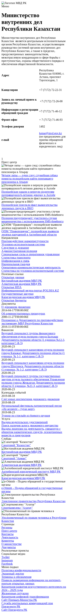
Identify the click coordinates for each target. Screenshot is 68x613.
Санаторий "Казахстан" (16, 445)
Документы (8, 547)
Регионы (6, 527)
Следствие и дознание (15, 247)
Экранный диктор (12, 573)
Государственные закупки (17, 293)
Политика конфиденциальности (21, 570)
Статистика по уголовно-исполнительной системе (32, 270)
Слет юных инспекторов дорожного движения (30, 399)
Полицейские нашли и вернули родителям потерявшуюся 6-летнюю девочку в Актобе (28, 193)
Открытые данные (12, 277)
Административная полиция (19, 251)
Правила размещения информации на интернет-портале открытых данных (31, 582)
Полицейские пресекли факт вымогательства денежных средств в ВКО (29, 206)
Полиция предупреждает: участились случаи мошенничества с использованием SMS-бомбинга (32, 220)
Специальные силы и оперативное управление (30, 254)
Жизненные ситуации (15, 593)
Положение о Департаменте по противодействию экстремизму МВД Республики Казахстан (32, 322)
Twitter (5, 557)
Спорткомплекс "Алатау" (17, 507)
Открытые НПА (11, 287)
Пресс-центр (9, 530)
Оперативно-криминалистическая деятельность (31, 267)
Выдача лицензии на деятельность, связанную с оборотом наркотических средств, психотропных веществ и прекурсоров (31, 432)
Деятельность (9, 537)
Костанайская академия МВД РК (21, 280)
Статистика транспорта (15, 257)
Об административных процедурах (23, 313)
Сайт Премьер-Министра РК (19, 599)
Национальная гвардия (15, 264)
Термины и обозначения (16, 576)
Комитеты (7, 540)
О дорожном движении (15, 307)
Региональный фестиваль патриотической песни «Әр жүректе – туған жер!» (31, 407)
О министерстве (11, 544)
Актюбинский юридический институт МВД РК (31, 471)
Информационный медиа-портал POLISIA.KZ (30, 290)
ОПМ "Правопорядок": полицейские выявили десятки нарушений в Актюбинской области (30, 233)
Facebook (7, 563)
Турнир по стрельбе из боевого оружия (25, 415)
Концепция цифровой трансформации (25, 596)
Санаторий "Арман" (14, 458)
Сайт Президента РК (14, 609)
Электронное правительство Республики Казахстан (33, 501)
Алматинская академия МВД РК (21, 283)
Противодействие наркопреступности (25, 241)
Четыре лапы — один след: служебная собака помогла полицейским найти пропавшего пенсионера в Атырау (29, 178)
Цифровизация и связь (15, 260)
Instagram (7, 560)
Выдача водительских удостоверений (24, 422)
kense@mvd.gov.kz (50, 133)
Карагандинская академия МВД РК (23, 297)
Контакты (7, 534)
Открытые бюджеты (13, 300)
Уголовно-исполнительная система (23, 244)
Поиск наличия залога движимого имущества (29, 425)
